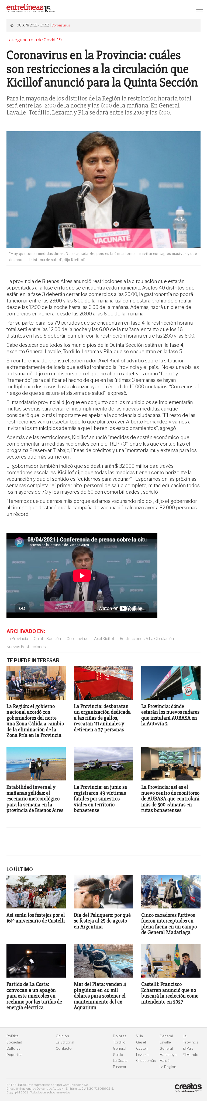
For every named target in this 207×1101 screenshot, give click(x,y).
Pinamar (119, 1067)
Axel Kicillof (104, 638)
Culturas (13, 1048)
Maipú (165, 1061)
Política (12, 1036)
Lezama (142, 1055)
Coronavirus (60, 25)
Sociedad (14, 1042)
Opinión (62, 1036)
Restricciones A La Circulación (147, 638)
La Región (168, 1067)
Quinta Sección (47, 638)
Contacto (64, 1048)
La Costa (120, 1061)
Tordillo (119, 1042)
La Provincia (17, 638)
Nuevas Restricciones (26, 646)
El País (188, 1048)
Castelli (142, 1048)
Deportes (14, 1055)
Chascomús (146, 1061)
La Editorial (65, 1042)
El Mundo (190, 1055)
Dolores (119, 1036)
